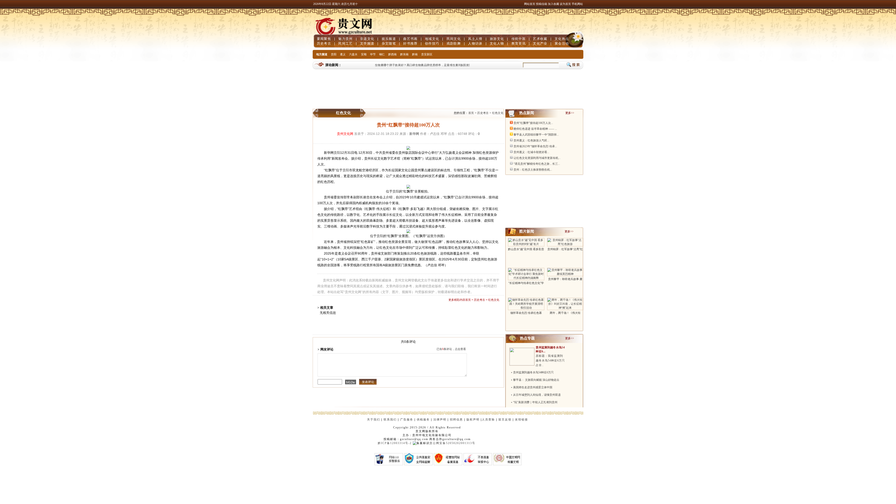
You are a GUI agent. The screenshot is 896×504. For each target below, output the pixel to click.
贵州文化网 (345, 134)
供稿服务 (423, 419)
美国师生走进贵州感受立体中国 (532, 387)
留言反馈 (504, 419)
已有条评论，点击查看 (451, 349)
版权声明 (473, 419)
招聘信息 (456, 419)
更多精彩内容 (456, 299)
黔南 (415, 54)
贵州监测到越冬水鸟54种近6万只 (533, 372)
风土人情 (475, 39)
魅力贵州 (345, 39)
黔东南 (404, 54)
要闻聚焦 (324, 39)
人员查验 (488, 419)
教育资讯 (518, 43)
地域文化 (432, 39)
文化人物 (497, 43)
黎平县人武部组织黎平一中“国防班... (536, 134)
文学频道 (367, 43)
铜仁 (382, 54)
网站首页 (529, 4)
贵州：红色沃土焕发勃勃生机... (533, 169)
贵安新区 (426, 54)
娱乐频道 (389, 39)
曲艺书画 (410, 39)
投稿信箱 (541, 4)
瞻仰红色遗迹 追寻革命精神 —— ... (535, 128)
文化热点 (562, 39)
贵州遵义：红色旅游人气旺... (531, 140)
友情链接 (522, 419)
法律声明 (439, 419)
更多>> (569, 113)
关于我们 (373, 419)
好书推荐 (410, 43)
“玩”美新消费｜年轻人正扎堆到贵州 (535, 402)
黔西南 (392, 54)
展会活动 (562, 43)
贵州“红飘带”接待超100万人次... (533, 123)
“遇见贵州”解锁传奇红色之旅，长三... (537, 163)
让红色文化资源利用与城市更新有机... (537, 158)
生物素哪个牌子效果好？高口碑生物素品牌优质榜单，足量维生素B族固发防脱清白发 (422, 65)
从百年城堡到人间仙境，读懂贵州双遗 (537, 394)
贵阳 (333, 54)
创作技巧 (432, 43)
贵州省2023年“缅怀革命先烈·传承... (535, 146)
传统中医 (518, 39)
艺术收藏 (540, 39)
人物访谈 (475, 43)
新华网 (414, 134)
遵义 (343, 54)
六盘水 (353, 54)
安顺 (364, 54)
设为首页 (565, 4)
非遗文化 (367, 39)
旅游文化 (497, 39)
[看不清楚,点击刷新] (350, 382)
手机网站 (577, 4)
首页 (471, 113)
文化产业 (540, 43)
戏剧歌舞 (454, 43)
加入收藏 (554, 4)
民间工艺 (345, 43)
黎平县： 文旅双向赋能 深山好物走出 (536, 380)
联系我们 (390, 419)
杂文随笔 (389, 43)
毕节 (373, 54)
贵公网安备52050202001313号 (452, 443)
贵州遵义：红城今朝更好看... (531, 152)
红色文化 (498, 113)
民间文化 (454, 39)
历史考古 (324, 43)
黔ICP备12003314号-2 (395, 443)
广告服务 (406, 419)
